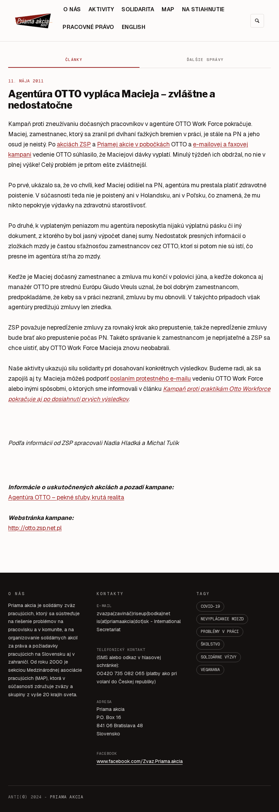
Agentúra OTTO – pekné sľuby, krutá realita (66, 497)
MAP (168, 9)
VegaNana (210, 669)
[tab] (74, 59)
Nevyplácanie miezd (222, 619)
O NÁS (72, 9)
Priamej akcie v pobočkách (133, 144)
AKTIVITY (101, 9)
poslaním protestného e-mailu (150, 378)
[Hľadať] (257, 21)
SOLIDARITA (137, 9)
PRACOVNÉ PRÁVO (88, 27)
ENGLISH (133, 27)
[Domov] (33, 20)
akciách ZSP (74, 144)
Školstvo (210, 644)
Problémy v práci (220, 631)
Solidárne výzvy (218, 657)
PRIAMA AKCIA (66, 797)
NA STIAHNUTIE (203, 9)
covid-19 (210, 606)
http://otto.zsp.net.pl (35, 528)
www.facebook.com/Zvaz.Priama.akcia (140, 761)
